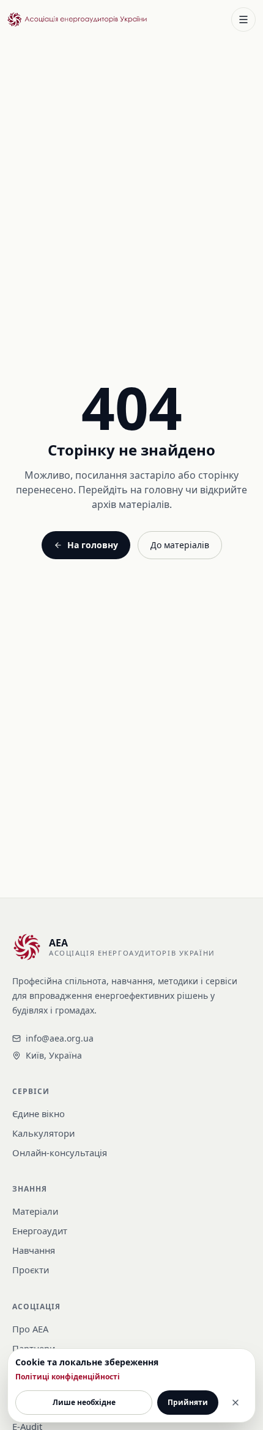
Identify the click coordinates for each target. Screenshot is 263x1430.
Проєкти (30, 1270)
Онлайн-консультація (59, 1152)
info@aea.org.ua (60, 1038)
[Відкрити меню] (243, 19)
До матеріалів (179, 545)
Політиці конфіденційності (67, 1377)
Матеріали (35, 1211)
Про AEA (30, 1329)
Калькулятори (43, 1133)
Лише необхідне (84, 1402)
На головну (92, 545)
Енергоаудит (39, 1230)
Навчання (33, 1250)
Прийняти (188, 1402)
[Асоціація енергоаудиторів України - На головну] (77, 19)
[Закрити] (235, 1402)
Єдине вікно (38, 1113)
